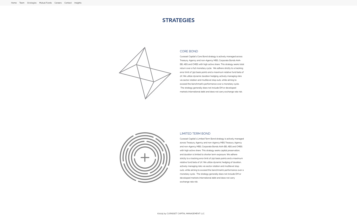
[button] (45, 3)
